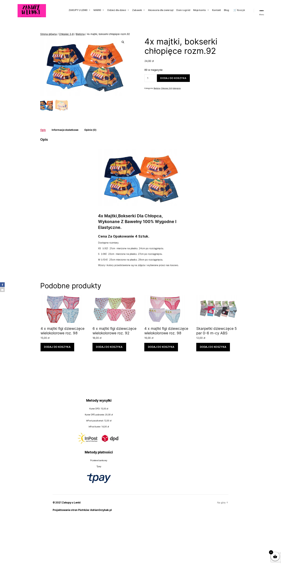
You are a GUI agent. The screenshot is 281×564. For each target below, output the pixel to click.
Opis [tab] (43, 129)
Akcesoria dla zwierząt (160, 10)
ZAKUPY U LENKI (78, 10)
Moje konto (199, 10)
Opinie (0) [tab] (90, 129)
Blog (226, 10)
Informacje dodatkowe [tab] (65, 129)
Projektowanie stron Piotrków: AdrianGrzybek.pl (82, 510)
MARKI (97, 10)
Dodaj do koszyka (173, 78)
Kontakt (216, 10)
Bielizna (80, 34)
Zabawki (137, 10)
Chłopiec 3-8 (66, 34)
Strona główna (48, 34)
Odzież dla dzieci (116, 10)
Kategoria (177, 88)
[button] (123, 42)
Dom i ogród (183, 10)
